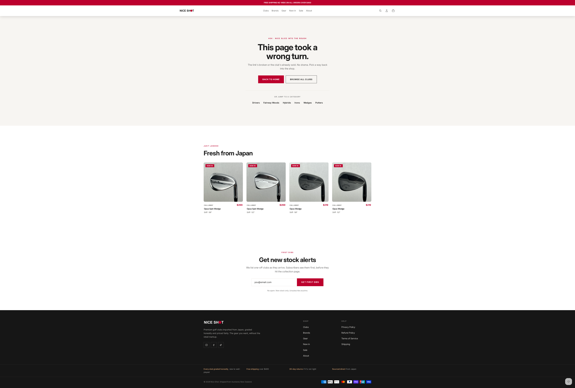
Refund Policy (348, 332)
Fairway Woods (271, 102)
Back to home (271, 79)
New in (306, 344)
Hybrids (287, 102)
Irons (297, 102)
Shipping (345, 344)
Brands (306, 332)
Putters (319, 102)
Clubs (306, 327)
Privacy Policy (348, 327)
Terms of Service (349, 338)
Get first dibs (310, 282)
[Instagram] (206, 345)
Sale (305, 350)
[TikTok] (221, 345)
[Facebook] (214, 345)
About (306, 355)
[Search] (380, 10)
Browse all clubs (301, 79)
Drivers (256, 102)
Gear (305, 338)
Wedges (308, 102)
